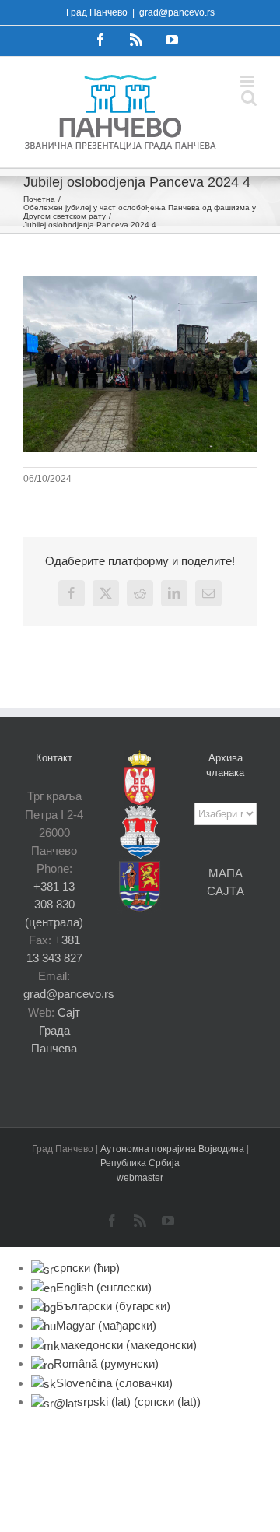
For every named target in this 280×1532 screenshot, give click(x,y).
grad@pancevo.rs (177, 12)
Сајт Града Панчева (55, 1030)
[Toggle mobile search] (249, 98)
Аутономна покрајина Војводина (173, 1149)
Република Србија (140, 1163)
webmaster (140, 1177)
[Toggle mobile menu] (248, 81)
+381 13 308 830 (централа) (54, 904)
